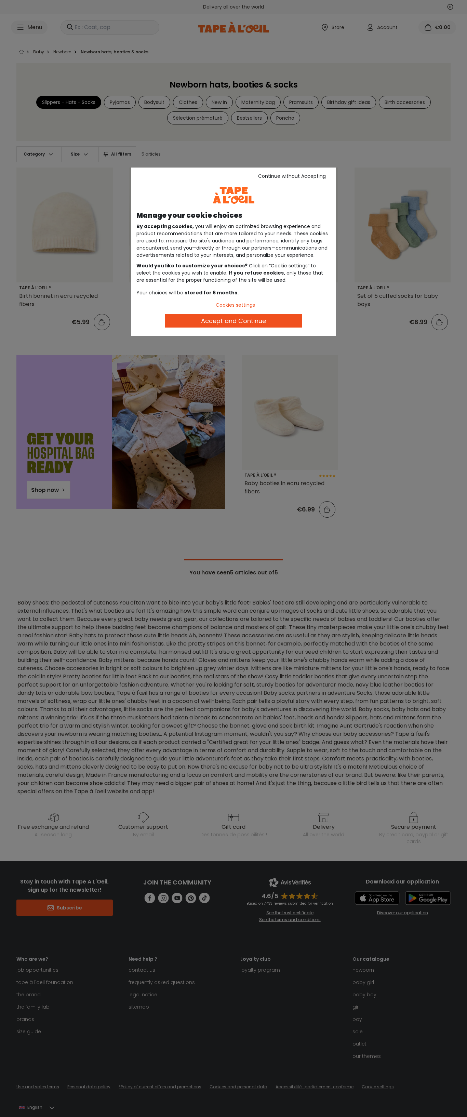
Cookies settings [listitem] (235, 305)
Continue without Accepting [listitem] (292, 176)
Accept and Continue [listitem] (233, 321)
